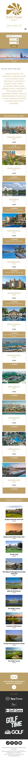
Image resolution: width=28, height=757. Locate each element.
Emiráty (15, 68)
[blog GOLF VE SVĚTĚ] (20, 744)
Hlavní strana (4, 68)
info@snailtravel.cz (15, 755)
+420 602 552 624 (11, 754)
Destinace (10, 68)
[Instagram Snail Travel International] (16, 744)
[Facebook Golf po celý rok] (12, 744)
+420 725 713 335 (19, 754)
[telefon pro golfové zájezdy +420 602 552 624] (8, 744)
